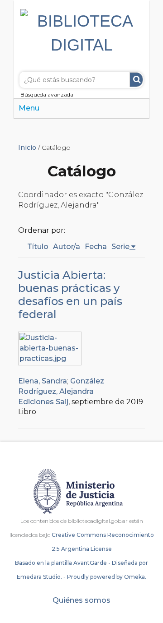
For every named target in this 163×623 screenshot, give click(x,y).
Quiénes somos (81, 600)
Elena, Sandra (42, 381)
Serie (120, 246)
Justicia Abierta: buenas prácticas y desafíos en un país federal (70, 294)
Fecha (96, 246)
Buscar (136, 79)
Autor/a (66, 246)
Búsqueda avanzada (46, 94)
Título (37, 246)
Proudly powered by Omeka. (106, 576)
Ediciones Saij (43, 401)
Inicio (27, 147)
